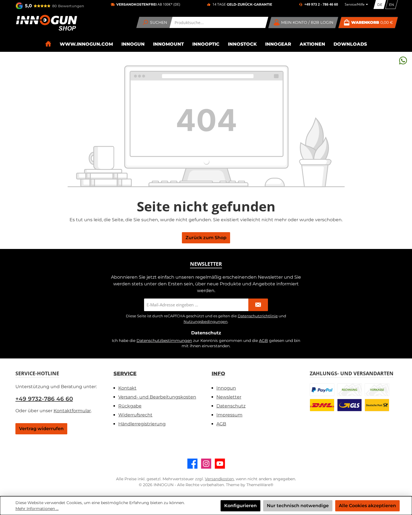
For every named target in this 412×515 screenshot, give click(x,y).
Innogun (226, 388)
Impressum (229, 415)
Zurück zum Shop (206, 237)
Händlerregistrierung (142, 424)
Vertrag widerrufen (41, 428)
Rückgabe (130, 406)
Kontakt (127, 388)
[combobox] (219, 22)
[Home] (48, 44)
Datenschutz (231, 406)
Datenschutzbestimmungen (164, 340)
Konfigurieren (240, 505)
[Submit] (258, 305)
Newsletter (228, 397)
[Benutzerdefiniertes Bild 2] (349, 389)
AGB (263, 340)
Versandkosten (219, 478)
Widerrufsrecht (135, 415)
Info (218, 373)
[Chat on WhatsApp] (403, 60)
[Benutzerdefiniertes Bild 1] (322, 389)
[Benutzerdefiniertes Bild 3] (377, 389)
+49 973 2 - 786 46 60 (321, 4)
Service (125, 373)
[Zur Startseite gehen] (46, 23)
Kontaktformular (72, 410)
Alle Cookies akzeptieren (367, 505)
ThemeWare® (259, 484)
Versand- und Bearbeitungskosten (157, 397)
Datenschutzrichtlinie (258, 316)
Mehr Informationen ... (37, 508)
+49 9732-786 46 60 (44, 398)
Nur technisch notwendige (298, 505)
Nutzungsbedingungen (206, 321)
